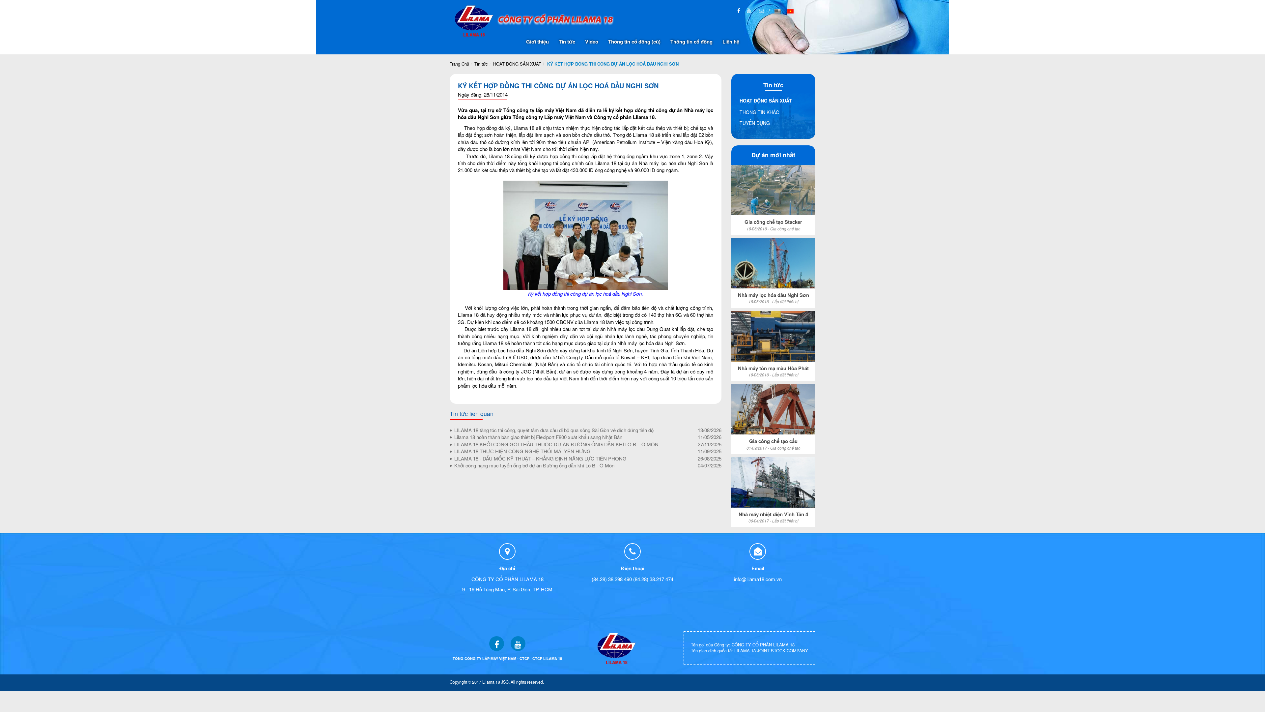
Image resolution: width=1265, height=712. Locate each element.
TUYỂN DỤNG (755, 123)
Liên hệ (730, 41)
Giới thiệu (537, 41)
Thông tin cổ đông (691, 41)
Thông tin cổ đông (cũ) (634, 41)
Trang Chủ (459, 64)
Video (591, 41)
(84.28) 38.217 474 (653, 579)
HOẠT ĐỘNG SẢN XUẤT (517, 64)
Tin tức (567, 41)
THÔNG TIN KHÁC (759, 112)
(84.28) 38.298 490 (612, 579)
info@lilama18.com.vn (758, 579)
